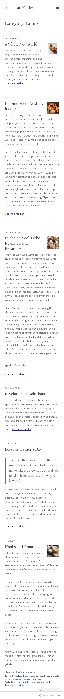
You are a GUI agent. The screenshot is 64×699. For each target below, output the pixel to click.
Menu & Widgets (58, 11)
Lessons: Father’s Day (23, 449)
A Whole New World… (22, 44)
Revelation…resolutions (25, 393)
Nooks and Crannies (22, 546)
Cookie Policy (16, 685)
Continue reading (14, 83)
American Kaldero (20, 7)
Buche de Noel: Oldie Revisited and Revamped (22, 243)
